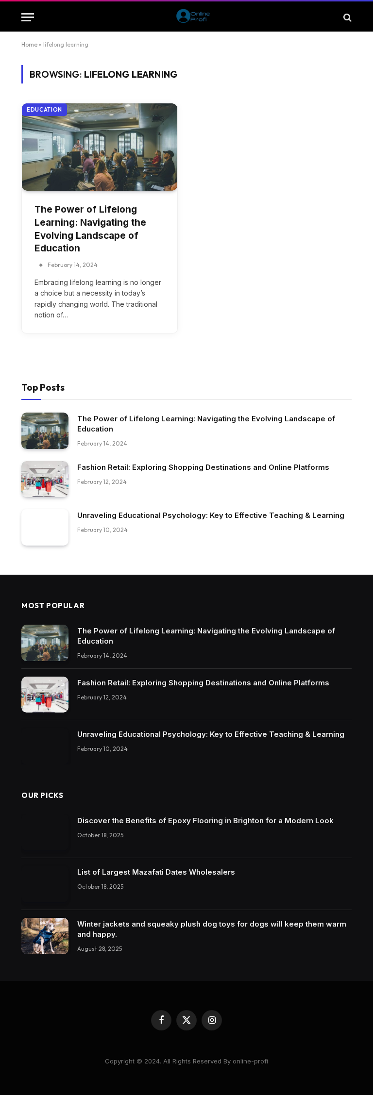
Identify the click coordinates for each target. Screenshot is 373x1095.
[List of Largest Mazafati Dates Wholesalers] (44, 884)
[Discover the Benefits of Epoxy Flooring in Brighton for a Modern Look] (44, 832)
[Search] (346, 17)
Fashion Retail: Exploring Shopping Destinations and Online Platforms (203, 467)
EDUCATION (44, 109)
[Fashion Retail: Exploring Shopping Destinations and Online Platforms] (44, 479)
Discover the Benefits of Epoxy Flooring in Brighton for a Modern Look (205, 820)
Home (29, 44)
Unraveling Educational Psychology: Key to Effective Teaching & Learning (210, 515)
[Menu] (27, 17)
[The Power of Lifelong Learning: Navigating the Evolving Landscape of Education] (99, 147)
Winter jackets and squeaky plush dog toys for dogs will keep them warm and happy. (211, 929)
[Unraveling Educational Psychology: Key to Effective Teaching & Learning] (44, 527)
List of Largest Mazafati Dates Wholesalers (156, 872)
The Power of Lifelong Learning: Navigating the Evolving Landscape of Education (90, 229)
